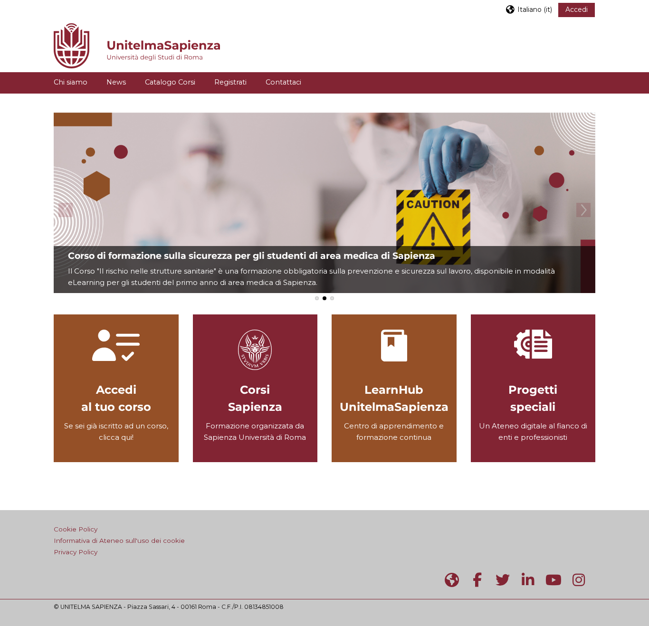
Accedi (576, 9)
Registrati (230, 82)
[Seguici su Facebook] (477, 580)
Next (583, 210)
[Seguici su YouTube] (553, 580)
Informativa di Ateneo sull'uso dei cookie (119, 540)
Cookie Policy (75, 529)
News (116, 82)
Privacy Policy (75, 552)
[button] (529, 9)
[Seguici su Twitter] (502, 580)
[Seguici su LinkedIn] (528, 580)
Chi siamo (70, 82)
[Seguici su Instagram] (579, 580)
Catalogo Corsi (170, 82)
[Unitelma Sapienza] (452, 580)
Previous (65, 210)
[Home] (137, 44)
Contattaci (283, 82)
